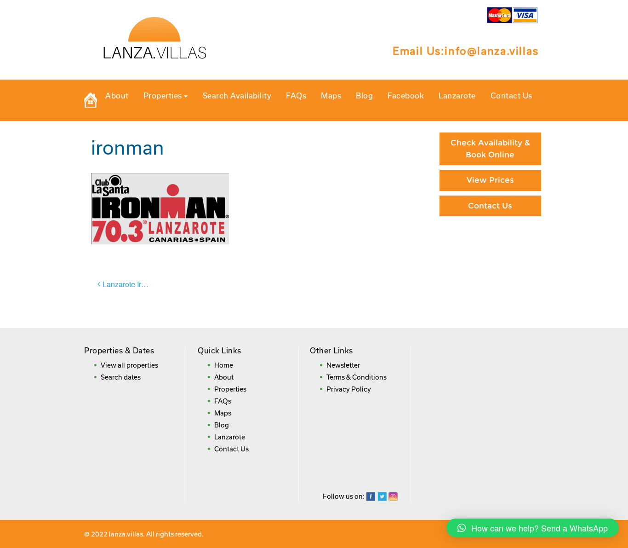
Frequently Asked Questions (490, 309)
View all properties (129, 365)
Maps (331, 95)
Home (223, 365)
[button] (532, 528)
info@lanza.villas (492, 51)
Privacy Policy (348, 389)
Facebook (406, 95)
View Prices (490, 180)
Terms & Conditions (356, 377)
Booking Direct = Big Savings (490, 272)
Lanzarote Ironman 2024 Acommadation (131, 284)
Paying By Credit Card (490, 240)
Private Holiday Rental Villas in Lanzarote (90, 100)
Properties (163, 95)
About (117, 95)
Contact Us (511, 95)
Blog (364, 95)
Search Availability (237, 95)
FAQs (296, 95)
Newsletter (343, 365)
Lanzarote (457, 95)
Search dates (121, 377)
